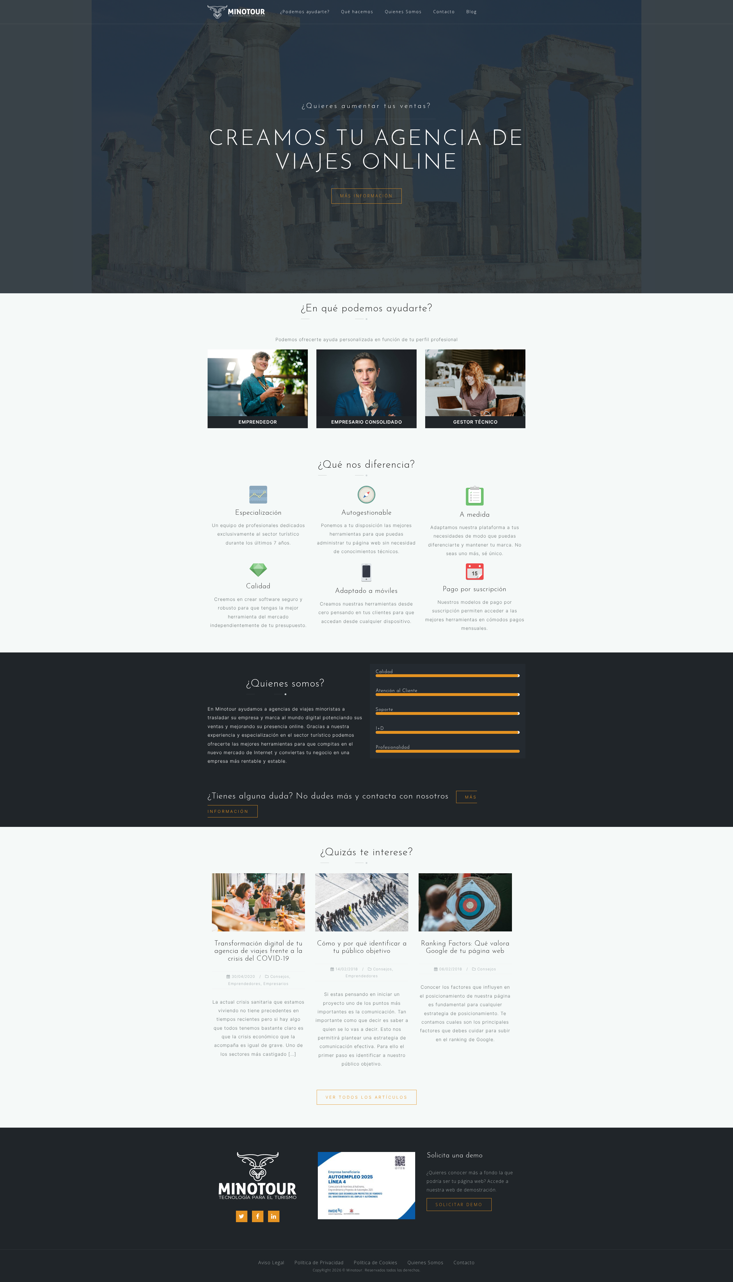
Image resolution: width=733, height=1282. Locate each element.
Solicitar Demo (459, 1204)
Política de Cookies (375, 1262)
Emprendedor (258, 422)
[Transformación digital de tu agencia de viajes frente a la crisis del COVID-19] (258, 902)
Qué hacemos (357, 11)
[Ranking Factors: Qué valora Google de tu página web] (465, 902)
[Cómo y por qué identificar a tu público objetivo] (361, 902)
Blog (471, 11)
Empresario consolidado (366, 422)
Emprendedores (244, 983)
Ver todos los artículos (367, 1097)
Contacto (444, 11)
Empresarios (276, 983)
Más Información (366, 195)
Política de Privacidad (319, 1262)
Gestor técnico (475, 422)
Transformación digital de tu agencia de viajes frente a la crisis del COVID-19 (258, 951)
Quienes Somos (403, 11)
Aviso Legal (271, 1262)
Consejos (279, 976)
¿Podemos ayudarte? (305, 11)
